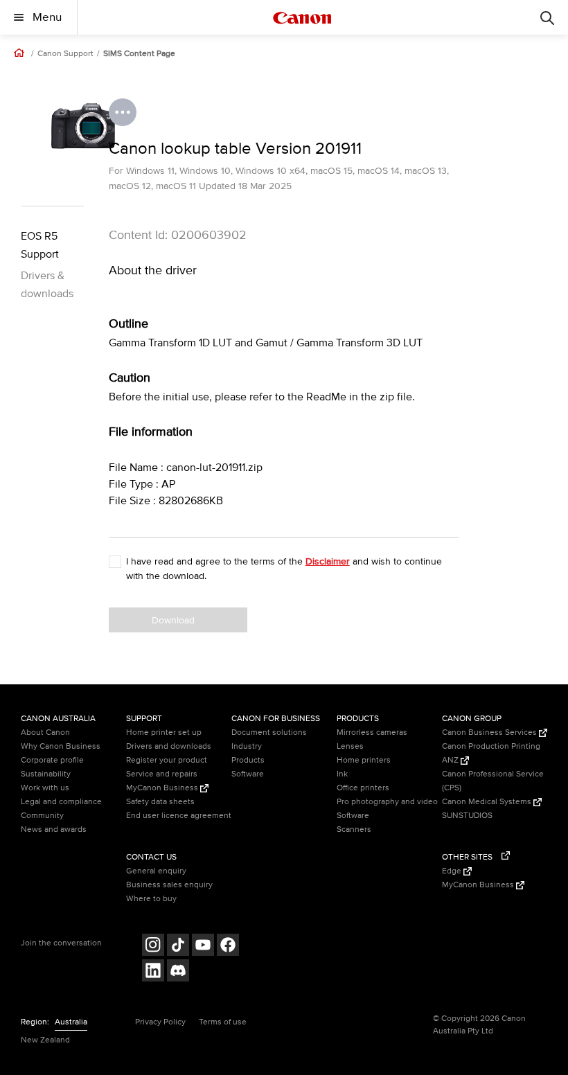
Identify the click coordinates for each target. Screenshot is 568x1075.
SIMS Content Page (139, 54)
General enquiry (156, 871)
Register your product (166, 760)
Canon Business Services (490, 732)
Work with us (45, 788)
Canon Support (65, 54)
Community (42, 815)
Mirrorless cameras (372, 732)
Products (248, 760)
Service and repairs (161, 774)
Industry (246, 746)
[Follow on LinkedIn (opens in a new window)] (153, 972)
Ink (342, 774)
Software (247, 774)
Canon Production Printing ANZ (491, 753)
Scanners (354, 829)
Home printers (364, 760)
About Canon (45, 732)
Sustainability (46, 774)
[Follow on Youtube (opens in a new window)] (203, 946)
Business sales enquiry (169, 885)
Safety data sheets (160, 802)
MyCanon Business (163, 788)
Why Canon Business (60, 746)
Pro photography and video (387, 802)
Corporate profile (52, 760)
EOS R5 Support (40, 245)
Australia (71, 1022)
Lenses (350, 746)
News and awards (54, 829)
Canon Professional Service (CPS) (493, 781)
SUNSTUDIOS (467, 815)
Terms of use (223, 1022)
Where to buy (151, 899)
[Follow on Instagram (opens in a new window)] (153, 946)
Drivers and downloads (168, 746)
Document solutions (269, 732)
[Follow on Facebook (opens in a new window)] (228, 946)
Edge (452, 871)
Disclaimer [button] (327, 561)
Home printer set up (164, 732)
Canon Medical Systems (487, 802)
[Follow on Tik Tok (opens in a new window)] (178, 946)
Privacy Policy (160, 1022)
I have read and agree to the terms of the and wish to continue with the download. (284, 569)
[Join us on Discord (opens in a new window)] (178, 972)
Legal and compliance (61, 802)
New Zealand (45, 1040)
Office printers (363, 788)
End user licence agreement (178, 815)
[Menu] (547, 17)
